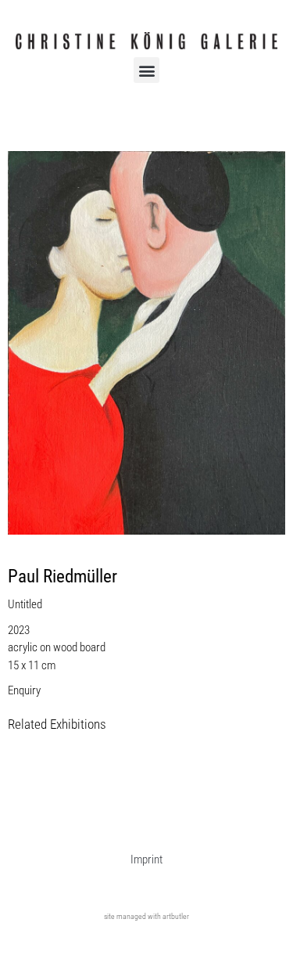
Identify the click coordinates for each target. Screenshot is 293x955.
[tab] (57, 725)
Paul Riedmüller (62, 576)
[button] (146, 70)
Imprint (146, 859)
